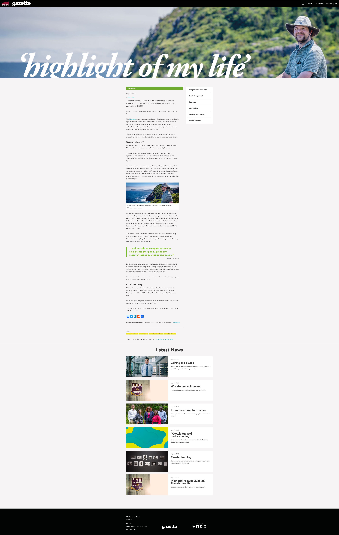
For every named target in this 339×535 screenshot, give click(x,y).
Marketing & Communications (136, 526)
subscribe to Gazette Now (164, 339)
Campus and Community (198, 90)
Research (192, 102)
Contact (129, 523)
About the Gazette (132, 516)
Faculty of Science (143, 333)
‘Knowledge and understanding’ (181, 434)
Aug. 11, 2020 (130, 93)
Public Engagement (196, 96)
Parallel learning (181, 457)
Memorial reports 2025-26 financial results (188, 482)
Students (173, 333)
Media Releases (131, 529)
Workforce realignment (186, 386)
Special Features (195, 120)
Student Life (167, 333)
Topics (128, 331)
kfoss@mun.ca (176, 322)
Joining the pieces (182, 363)
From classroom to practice (188, 410)
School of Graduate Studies (156, 333)
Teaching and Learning (197, 114)
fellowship (132, 119)
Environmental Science (132, 333)
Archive (129, 520)
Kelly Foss (131, 97)
